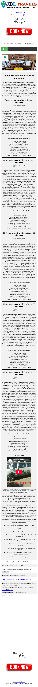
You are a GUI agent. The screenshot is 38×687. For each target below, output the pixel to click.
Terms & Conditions (19, 682)
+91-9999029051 (20, 12)
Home (5, 49)
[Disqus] (19, 624)
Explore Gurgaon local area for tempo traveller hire (16, 579)
